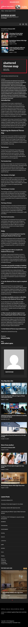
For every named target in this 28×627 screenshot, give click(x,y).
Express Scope (8, 15)
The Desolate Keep (9, 82)
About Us (3, 559)
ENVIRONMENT (4, 529)
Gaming (3, 533)
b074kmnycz (3, 609)
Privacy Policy (4, 563)
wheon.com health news (15, 609)
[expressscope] (14, 359)
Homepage (3, 562)
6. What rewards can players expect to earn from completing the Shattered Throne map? (14, 97)
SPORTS (3, 548)
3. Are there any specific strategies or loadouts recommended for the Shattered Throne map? (14, 90)
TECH (2, 552)
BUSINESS (3, 521)
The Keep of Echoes (14, 83)
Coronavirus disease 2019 (8, 29)
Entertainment (4, 525)
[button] (24, 568)
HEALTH (3, 537)
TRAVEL (3, 556)
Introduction (4, 80)
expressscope (6, 70)
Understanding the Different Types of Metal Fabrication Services (17, 49)
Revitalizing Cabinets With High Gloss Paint (17, 41)
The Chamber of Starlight (18, 82)
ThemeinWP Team (16, 622)
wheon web (22, 609)
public (2, 544)
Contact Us (3, 560)
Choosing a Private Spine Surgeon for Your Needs (16, 34)
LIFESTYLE (3, 540)
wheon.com (8, 609)
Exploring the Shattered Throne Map (15, 80)
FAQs (8, 85)
